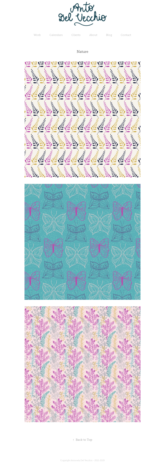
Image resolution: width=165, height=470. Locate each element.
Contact (126, 35)
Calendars (56, 35)
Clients (76, 35)
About (93, 35)
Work (37, 35)
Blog (109, 35)
